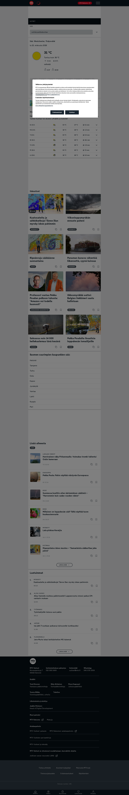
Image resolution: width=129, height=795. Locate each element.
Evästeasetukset (57, 112)
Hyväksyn (72, 112)
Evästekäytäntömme (41, 95)
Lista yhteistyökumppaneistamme (44, 106)
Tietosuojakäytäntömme (53, 95)
